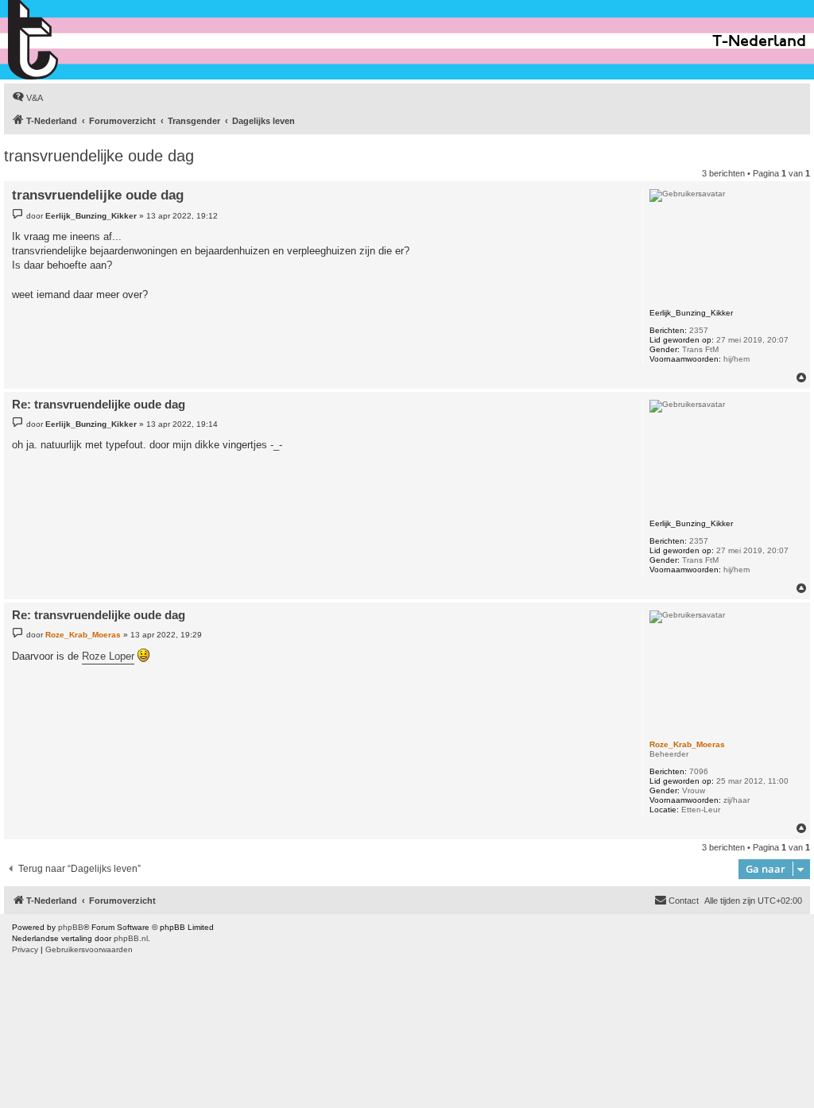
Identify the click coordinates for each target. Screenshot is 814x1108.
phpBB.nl (131, 938)
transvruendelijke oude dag (99, 156)
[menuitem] (27, 97)
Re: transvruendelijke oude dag (98, 404)
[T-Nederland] (67, 39)
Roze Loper (108, 656)
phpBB (70, 927)
